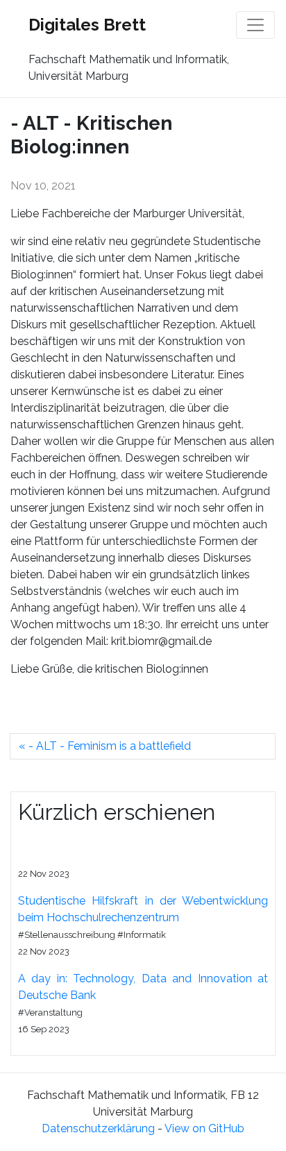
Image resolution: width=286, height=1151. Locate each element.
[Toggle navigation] (255, 25)
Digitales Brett (87, 25)
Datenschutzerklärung (98, 1128)
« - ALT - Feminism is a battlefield (105, 746)
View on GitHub (204, 1128)
